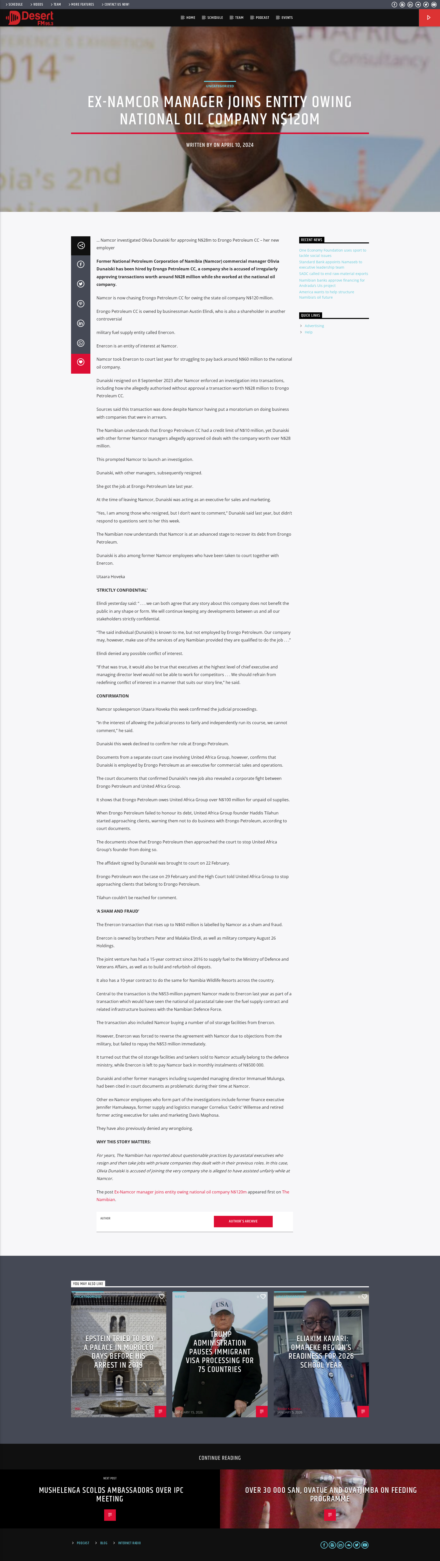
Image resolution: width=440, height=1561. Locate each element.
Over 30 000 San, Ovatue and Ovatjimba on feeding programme (331, 1495)
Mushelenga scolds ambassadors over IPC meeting (111, 1495)
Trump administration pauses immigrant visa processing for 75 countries (220, 1352)
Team (57, 4)
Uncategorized (220, 86)
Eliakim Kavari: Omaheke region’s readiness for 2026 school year (321, 1352)
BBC (78, 1408)
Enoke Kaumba (289, 1408)
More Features (82, 4)
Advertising (314, 325)
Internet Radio (129, 1543)
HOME (190, 17)
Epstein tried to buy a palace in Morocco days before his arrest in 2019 (119, 1352)
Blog (103, 1543)
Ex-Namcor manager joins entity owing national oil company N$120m (180, 1192)
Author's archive (243, 1221)
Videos (38, 4)
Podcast (262, 17)
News (180, 1296)
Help (309, 332)
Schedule (16, 4)
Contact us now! (117, 4)
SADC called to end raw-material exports (333, 273)
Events (287, 17)
